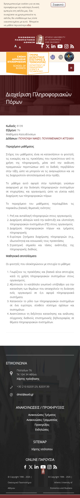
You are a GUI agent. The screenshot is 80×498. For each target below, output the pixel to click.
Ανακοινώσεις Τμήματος (42, 415)
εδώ (29, 25)
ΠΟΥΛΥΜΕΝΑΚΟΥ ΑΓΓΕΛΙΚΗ (58, 138)
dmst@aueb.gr (25, 394)
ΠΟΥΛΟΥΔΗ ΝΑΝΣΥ (29, 138)
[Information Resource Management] (60, 58)
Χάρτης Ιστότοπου (42, 449)
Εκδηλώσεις (42, 429)
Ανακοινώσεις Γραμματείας (42, 420)
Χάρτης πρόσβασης (28, 378)
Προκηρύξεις (42, 424)
